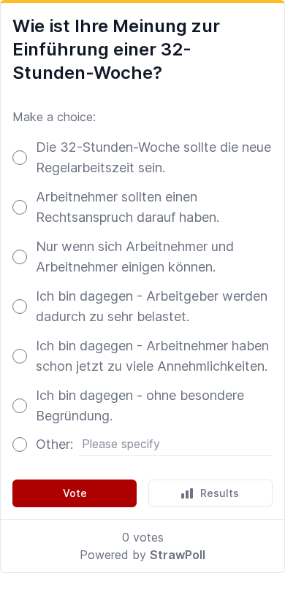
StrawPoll (177, 554)
